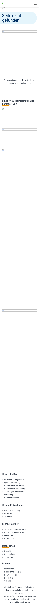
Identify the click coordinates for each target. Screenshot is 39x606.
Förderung (8, 495)
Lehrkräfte (8, 535)
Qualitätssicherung (12, 482)
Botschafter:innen (11, 498)
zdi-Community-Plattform (15, 529)
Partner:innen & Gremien (14, 486)
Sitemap (7, 581)
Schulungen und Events (14, 491)
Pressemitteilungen (12, 572)
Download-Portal (11, 575)
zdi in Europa (9, 516)
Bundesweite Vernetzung (14, 489)
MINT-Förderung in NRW (14, 479)
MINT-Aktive (9, 538)
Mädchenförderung (12, 510)
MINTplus (8, 513)
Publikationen (9, 578)
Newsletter (9, 569)
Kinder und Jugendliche (14, 532)
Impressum (9, 557)
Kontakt (7, 551)
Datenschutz (9, 554)
